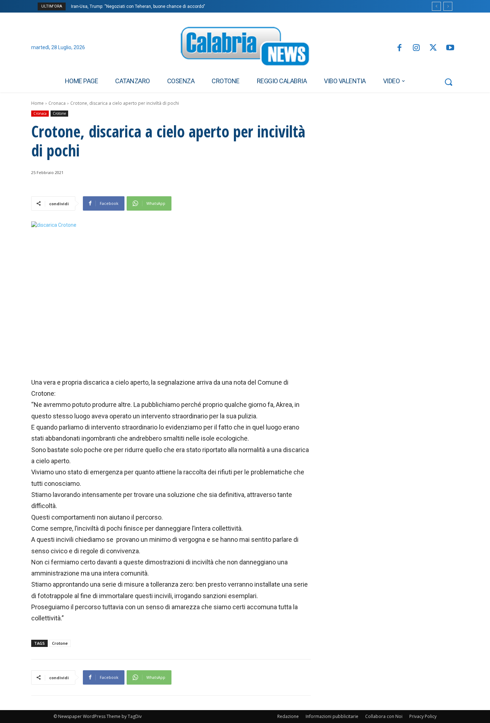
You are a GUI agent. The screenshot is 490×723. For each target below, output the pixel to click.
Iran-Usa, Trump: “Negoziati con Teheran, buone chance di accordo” (138, 6)
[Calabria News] (245, 48)
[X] (433, 48)
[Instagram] (416, 48)
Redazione (288, 716)
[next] (447, 6)
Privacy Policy (423, 716)
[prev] (436, 6)
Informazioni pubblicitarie (332, 716)
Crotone (59, 113)
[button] (448, 81)
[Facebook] (399, 48)
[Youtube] (450, 48)
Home (37, 103)
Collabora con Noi (383, 716)
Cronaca (57, 103)
